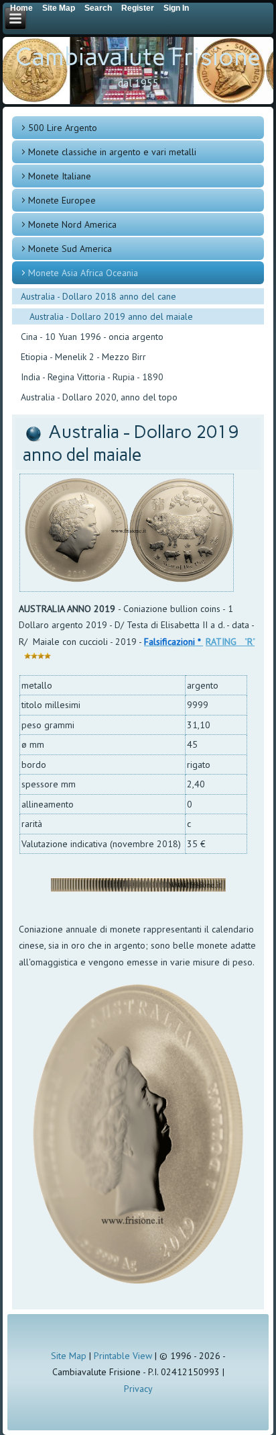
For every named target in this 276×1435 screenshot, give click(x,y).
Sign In (176, 8)
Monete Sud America (70, 249)
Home (21, 8)
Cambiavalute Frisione (138, 56)
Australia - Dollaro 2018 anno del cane (98, 296)
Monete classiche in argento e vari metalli (112, 152)
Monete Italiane (59, 176)
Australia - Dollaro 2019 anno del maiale (111, 316)
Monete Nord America (72, 224)
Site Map (68, 1356)
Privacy (138, 1389)
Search (98, 8)
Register (137, 8)
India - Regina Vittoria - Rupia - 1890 (92, 377)
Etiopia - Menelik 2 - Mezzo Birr (83, 357)
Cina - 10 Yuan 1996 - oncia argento (92, 337)
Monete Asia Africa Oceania (83, 273)
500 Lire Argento (62, 128)
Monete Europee (62, 200)
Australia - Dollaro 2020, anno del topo (99, 397)
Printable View (123, 1356)
